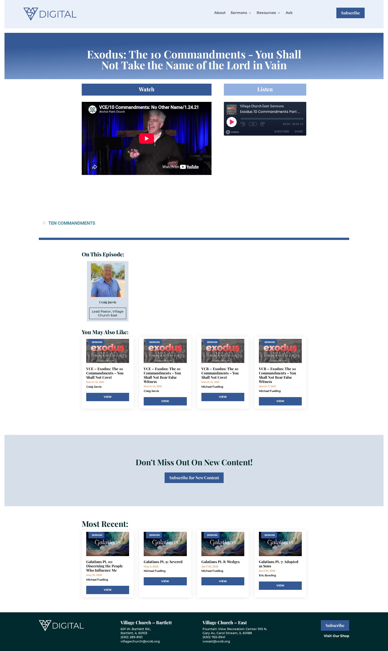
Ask (289, 13)
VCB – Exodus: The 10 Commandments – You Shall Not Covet (220, 373)
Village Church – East (225, 622)
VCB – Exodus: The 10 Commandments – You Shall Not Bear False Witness (277, 375)
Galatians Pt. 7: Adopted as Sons (278, 563)
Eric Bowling (267, 575)
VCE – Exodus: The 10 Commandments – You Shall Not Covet (104, 373)
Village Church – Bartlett (146, 622)
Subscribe (350, 13)
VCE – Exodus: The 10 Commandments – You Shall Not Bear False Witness (162, 375)
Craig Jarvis (93, 386)
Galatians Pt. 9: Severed (163, 561)
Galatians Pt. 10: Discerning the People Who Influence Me (104, 566)
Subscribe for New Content (194, 477)
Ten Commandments (71, 223)
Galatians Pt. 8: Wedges (220, 561)
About (220, 13)
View (108, 396)
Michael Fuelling (212, 386)
